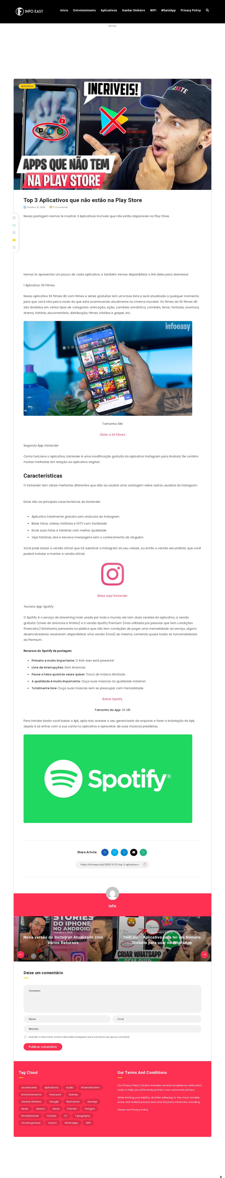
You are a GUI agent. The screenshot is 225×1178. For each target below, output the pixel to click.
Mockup (92, 1101)
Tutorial (51, 1115)
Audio (69, 1087)
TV (65, 1115)
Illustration (73, 1101)
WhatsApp (168, 10)
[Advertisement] (112, 246)
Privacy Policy (191, 10)
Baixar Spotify (112, 699)
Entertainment (90, 1087)
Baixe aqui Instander (113, 596)
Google (54, 1101)
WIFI (153, 10)
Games (73, 1094)
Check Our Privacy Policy (132, 1109)
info (112, 906)
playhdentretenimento (111, 1167)
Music (24, 1108)
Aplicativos (109, 10)
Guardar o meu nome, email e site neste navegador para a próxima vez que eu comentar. (79, 1036)
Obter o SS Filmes (112, 435)
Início (64, 10)
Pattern (72, 1108)
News (56, 1108)
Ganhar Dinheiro (133, 10)
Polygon (90, 1108)
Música (40, 1108)
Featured (55, 1094)
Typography (82, 1115)
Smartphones (30, 1115)
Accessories (29, 1087)
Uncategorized (30, 1123)
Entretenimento (84, 10)
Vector (52, 1123)
